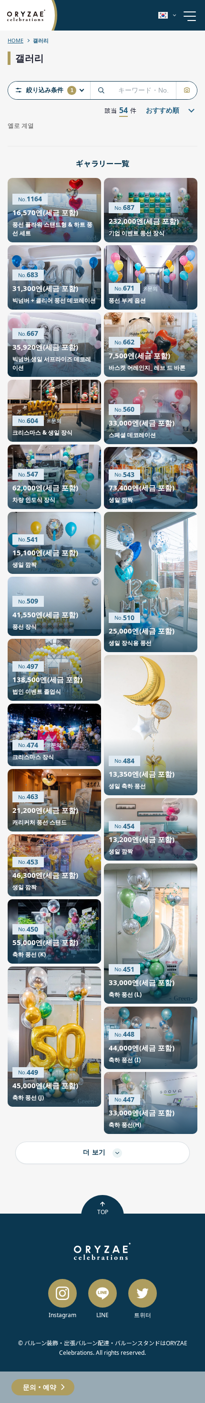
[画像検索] (186, 90)
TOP (102, 1212)
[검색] (101, 90)
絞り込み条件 (49, 90)
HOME (15, 40)
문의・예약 (39, 1387)
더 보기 (95, 1151)
